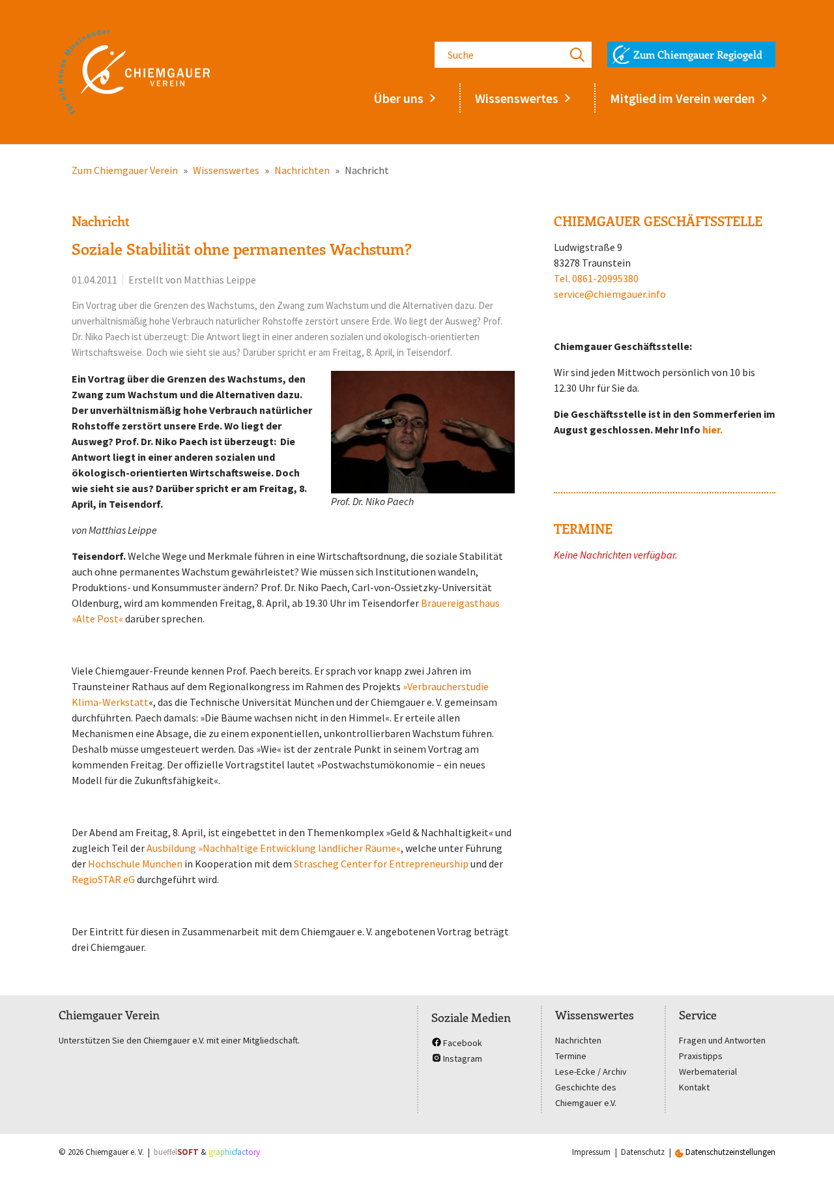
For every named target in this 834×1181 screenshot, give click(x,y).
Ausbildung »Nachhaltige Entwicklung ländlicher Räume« (274, 847)
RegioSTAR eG (104, 879)
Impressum (591, 1152)
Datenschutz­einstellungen (729, 1152)
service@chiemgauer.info (610, 293)
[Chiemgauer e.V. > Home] (134, 72)
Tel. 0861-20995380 (596, 278)
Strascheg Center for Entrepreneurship (381, 863)
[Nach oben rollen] (805, 1152)
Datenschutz (643, 1152)
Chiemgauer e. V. (114, 1152)
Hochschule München (135, 863)
